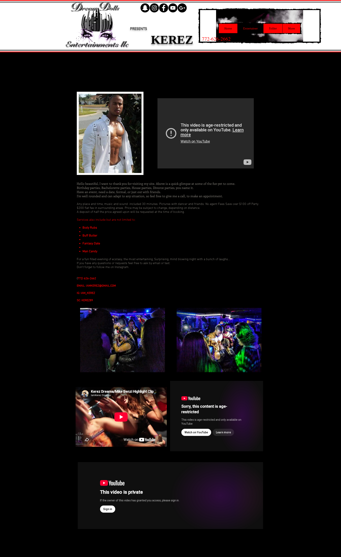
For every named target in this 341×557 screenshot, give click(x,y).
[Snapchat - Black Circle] (145, 7)
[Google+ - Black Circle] (182, 7)
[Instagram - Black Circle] (154, 7)
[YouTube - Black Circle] (172, 7)
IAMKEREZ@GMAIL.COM (101, 286)
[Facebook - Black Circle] (163, 7)
